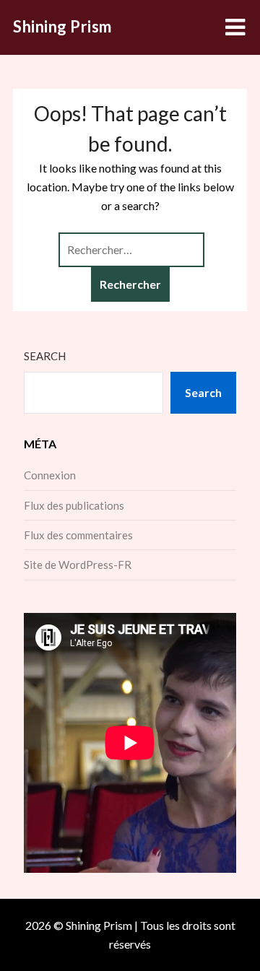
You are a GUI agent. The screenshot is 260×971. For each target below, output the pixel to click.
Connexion (50, 475)
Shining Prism (62, 26)
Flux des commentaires (78, 534)
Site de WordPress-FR (77, 564)
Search (45, 355)
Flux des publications (74, 505)
